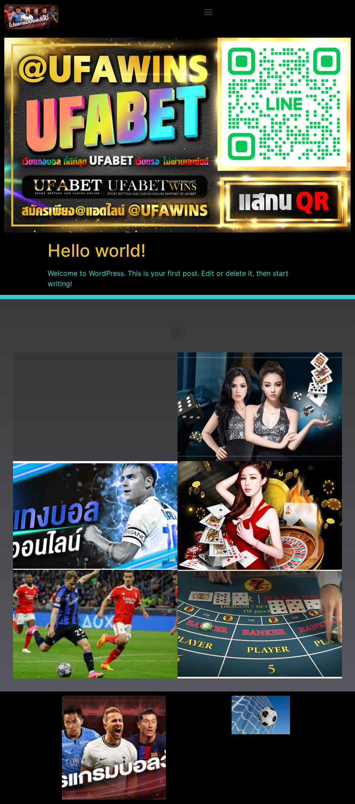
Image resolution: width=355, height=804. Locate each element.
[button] (208, 11)
